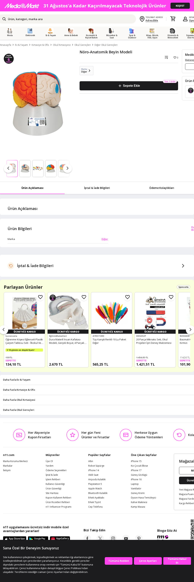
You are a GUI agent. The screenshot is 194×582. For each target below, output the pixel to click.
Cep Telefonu (95, 506)
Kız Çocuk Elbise (139, 465)
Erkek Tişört (94, 502)
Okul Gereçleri (82, 45)
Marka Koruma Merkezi (15, 461)
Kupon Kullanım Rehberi (58, 497)
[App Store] (14, 539)
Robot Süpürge (96, 465)
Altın (90, 461)
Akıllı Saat (93, 474)
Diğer (105, 239)
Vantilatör (136, 488)
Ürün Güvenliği (53, 488)
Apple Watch (95, 488)
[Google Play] (38, 539)
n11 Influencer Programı (58, 506)
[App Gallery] (60, 539)
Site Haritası (52, 493)
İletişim (7, 470)
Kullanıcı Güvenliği (55, 484)
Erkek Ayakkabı (96, 497)
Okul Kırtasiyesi (61, 45)
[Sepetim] (172, 19)
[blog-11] (167, 539)
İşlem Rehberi (53, 479)
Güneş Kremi (138, 493)
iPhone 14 (93, 470)
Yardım (49, 465)
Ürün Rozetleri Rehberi (58, 502)
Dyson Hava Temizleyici (143, 497)
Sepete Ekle (131, 85)
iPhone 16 (136, 479)
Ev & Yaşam (21, 45)
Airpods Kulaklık (97, 479)
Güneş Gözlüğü (139, 474)
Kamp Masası (138, 506)
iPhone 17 (136, 470)
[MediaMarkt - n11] (97, 5)
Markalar (8, 465)
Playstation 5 (95, 484)
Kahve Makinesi (139, 502)
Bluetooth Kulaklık (97, 493)
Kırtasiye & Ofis (40, 45)
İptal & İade (52, 474)
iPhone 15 (136, 461)
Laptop (135, 484)
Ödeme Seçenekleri (56, 470)
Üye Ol (49, 461)
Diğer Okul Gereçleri (106, 45)
